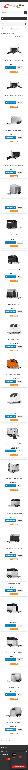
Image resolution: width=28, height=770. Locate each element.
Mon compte (4, 751)
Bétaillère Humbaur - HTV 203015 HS (14, 95)
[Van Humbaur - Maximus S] (14, 398)
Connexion (24, 1)
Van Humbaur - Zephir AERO (14, 722)
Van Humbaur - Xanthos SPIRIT (14, 652)
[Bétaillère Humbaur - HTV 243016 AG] (14, 190)
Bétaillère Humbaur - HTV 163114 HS (14, 60)
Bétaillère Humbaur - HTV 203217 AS (14, 130)
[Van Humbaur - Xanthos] (14, 573)
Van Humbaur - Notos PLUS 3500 (14, 478)
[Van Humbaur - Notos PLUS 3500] (14, 468)
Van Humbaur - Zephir (14, 687)
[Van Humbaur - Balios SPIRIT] (14, 294)
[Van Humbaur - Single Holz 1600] (14, 538)
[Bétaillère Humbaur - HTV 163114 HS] (14, 50)
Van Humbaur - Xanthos (14, 583)
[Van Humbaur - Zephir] (14, 677)
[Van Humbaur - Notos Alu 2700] (14, 433)
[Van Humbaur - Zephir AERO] (14, 712)
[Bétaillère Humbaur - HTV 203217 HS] (14, 155)
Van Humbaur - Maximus (14, 339)
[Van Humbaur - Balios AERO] (14, 259)
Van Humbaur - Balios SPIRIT (14, 304)
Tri (15, 36)
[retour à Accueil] (2, 29)
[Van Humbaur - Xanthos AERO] (14, 607)
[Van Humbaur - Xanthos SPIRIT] (14, 642)
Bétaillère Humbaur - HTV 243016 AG (14, 200)
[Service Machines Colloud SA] (14, 5)
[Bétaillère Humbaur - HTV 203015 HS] (14, 85)
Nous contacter (19, 766)
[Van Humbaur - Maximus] (14, 329)
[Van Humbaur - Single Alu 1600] (14, 503)
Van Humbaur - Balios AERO (14, 269)
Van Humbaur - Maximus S (14, 409)
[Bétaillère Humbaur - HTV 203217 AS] (14, 120)
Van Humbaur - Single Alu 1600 (14, 513)
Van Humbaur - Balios (14, 235)
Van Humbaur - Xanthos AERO (14, 618)
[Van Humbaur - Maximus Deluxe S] (14, 364)
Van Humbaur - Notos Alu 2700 (14, 443)
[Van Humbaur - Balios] (14, 224)
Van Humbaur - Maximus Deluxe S (14, 374)
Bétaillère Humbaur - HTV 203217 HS (14, 165)
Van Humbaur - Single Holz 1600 (14, 548)
